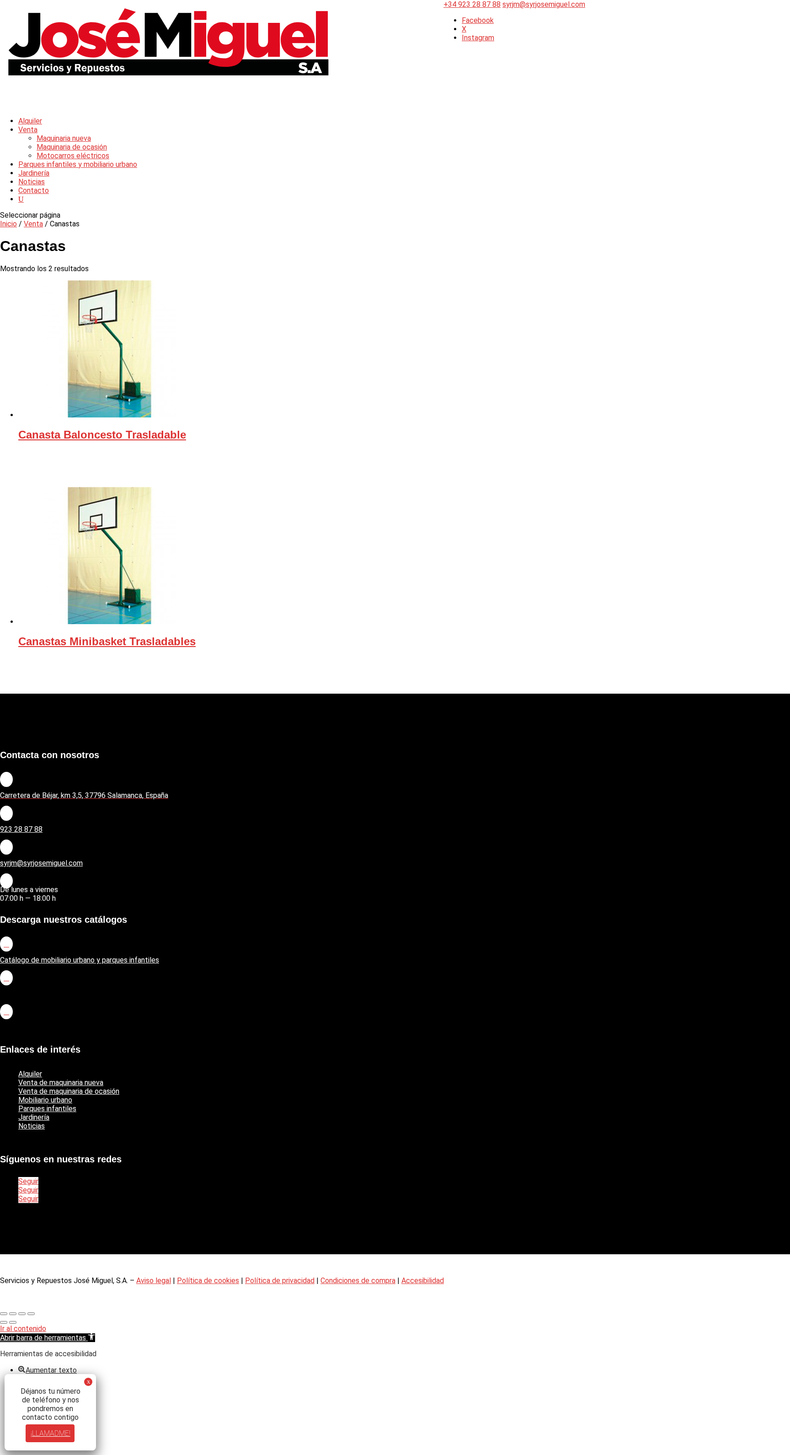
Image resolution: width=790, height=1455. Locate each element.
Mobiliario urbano (45, 1100)
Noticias (31, 1126)
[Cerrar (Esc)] (31, 1313)
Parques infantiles (47, 1108)
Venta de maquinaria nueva (60, 1082)
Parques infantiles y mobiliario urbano (77, 164)
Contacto (33, 190)
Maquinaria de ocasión (72, 147)
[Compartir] (22, 1313)
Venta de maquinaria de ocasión (68, 1091)
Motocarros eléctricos (73, 155)
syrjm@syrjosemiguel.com (41, 863)
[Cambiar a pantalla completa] (12, 1313)
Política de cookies (208, 1280)
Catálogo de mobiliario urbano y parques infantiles (79, 960)
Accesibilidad (422, 1280)
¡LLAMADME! (50, 1433)
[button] (47, 1337)
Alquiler (30, 1074)
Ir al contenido (23, 1328)
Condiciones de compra (357, 1280)
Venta (27, 129)
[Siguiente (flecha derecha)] (12, 1322)
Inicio (8, 223)
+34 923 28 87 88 (472, 4)
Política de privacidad (280, 1280)
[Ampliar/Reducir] (3, 1313)
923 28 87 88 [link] (21, 829)
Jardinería (33, 1117)
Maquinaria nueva (64, 138)
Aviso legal (153, 1280)
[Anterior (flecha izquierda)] (3, 1322)
